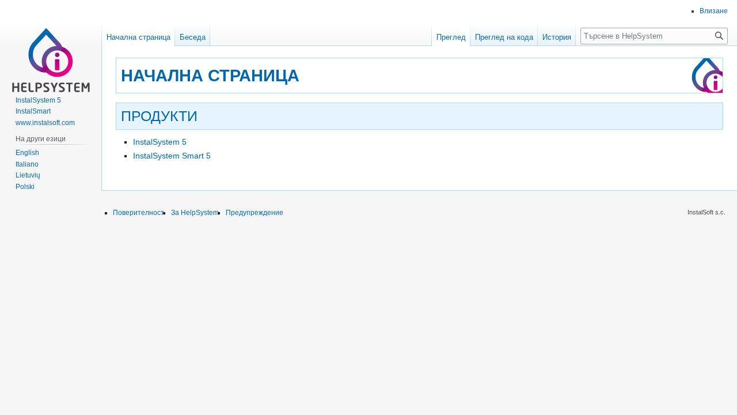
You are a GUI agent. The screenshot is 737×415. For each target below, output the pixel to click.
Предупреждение (254, 213)
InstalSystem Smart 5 (172, 155)
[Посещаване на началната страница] (51, 46)
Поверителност (138, 213)
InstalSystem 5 (160, 141)
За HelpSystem (195, 213)
